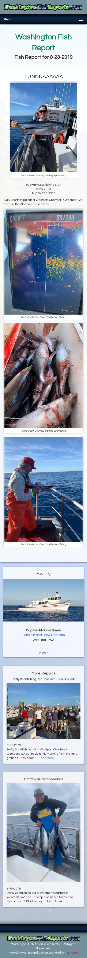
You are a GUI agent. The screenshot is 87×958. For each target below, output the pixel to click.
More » (43, 652)
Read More (46, 758)
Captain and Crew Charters (43, 635)
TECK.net (71, 952)
